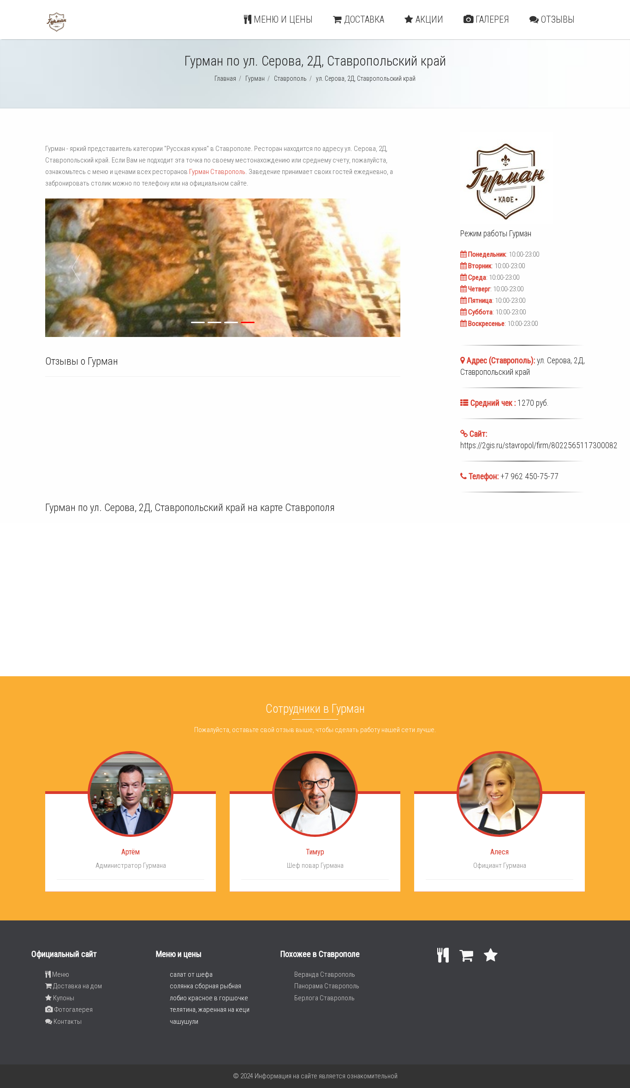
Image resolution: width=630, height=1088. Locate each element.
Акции (428, 19)
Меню (60, 974)
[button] (132, 267)
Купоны (63, 998)
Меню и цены (282, 19)
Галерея (491, 19)
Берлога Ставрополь (324, 998)
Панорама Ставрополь (326, 986)
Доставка (363, 19)
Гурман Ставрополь (217, 172)
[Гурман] (56, 30)
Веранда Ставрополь (324, 974)
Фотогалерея (73, 1009)
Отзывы (557, 19)
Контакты (67, 1021)
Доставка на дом (77, 986)
